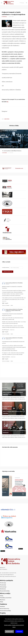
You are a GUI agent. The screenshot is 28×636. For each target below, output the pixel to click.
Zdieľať (12, 305)
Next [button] (24, 486)
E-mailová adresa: (5, 267)
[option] (14, 142)
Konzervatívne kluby (5, 591)
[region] (14, 486)
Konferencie (3, 588)
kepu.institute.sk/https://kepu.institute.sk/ (9, 350)
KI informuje (4, 16)
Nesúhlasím (9, 631)
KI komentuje (3, 587)
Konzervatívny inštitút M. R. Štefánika (14, 282)
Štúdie (1, 601)
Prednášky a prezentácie (5, 597)
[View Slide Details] (19, 486)
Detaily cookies (7, 625)
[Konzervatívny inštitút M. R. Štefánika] (9, 4)
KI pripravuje (3, 584)
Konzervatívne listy (4, 608)
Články (1, 595)
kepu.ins (7, 329)
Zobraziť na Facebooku (5, 305)
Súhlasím (19, 631)
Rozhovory (2, 599)
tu (7, 101)
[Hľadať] (26, 2)
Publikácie (2, 606)
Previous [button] (4, 486)
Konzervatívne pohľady (5, 610)
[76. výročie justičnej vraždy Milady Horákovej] (14, 139)
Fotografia (6, 303)
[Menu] (1, 2)
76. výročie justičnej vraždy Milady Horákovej (11, 150)
